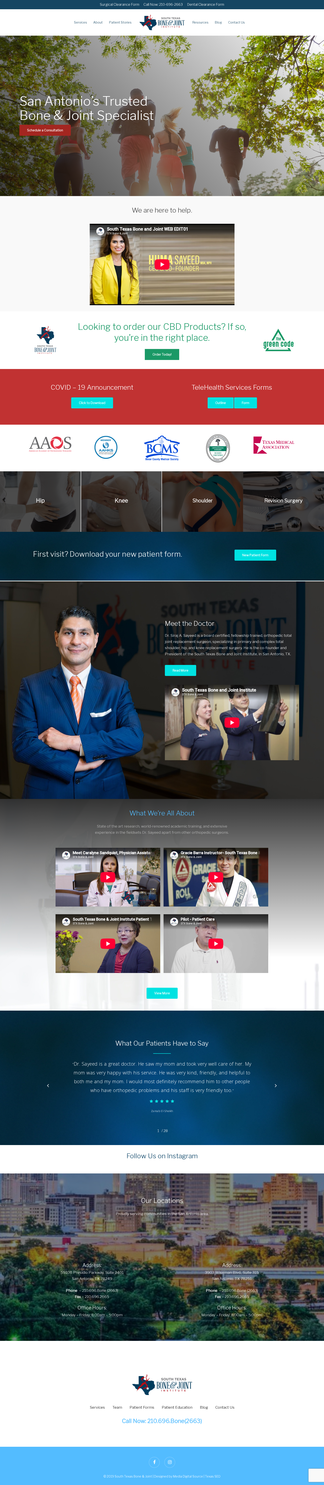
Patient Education (177, 1407)
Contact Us (225, 1407)
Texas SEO (212, 1476)
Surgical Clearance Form (119, 4)
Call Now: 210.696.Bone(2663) (162, 1420)
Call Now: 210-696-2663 (163, 4)
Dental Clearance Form (205, 4)
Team (117, 1407)
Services (97, 1407)
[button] (45, 130)
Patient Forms (142, 1407)
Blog (204, 1407)
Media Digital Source (188, 1476)
